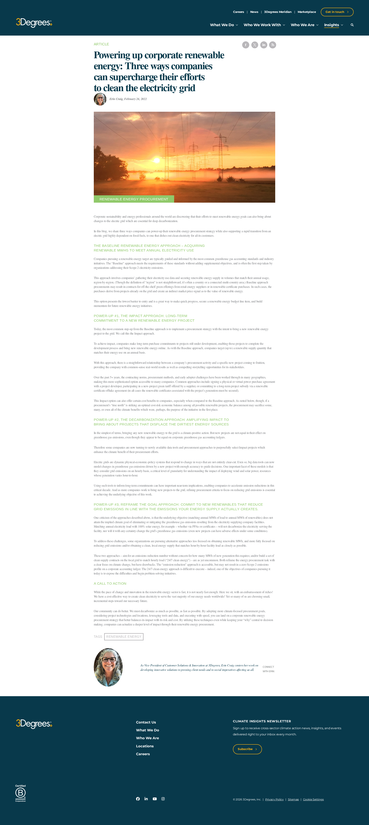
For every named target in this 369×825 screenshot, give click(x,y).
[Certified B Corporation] (20, 793)
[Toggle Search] (352, 25)
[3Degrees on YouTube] (155, 799)
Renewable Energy (123, 636)
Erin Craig (116, 99)
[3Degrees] (34, 23)
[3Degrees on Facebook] (138, 799)
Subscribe (245, 749)
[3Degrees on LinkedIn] (146, 799)
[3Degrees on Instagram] (163, 799)
